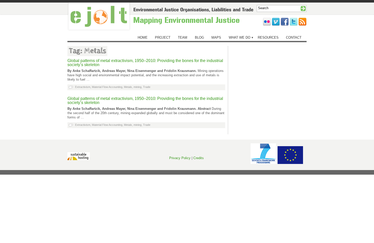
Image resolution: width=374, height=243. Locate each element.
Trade (146, 86)
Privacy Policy (180, 158)
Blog (199, 37)
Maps (216, 37)
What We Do (239, 37)
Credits (198, 158)
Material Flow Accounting (107, 86)
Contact (293, 37)
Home (143, 37)
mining (137, 86)
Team (182, 37)
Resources (268, 37)
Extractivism (82, 86)
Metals (128, 86)
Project (162, 37)
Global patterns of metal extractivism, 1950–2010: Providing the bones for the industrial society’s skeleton (145, 62)
